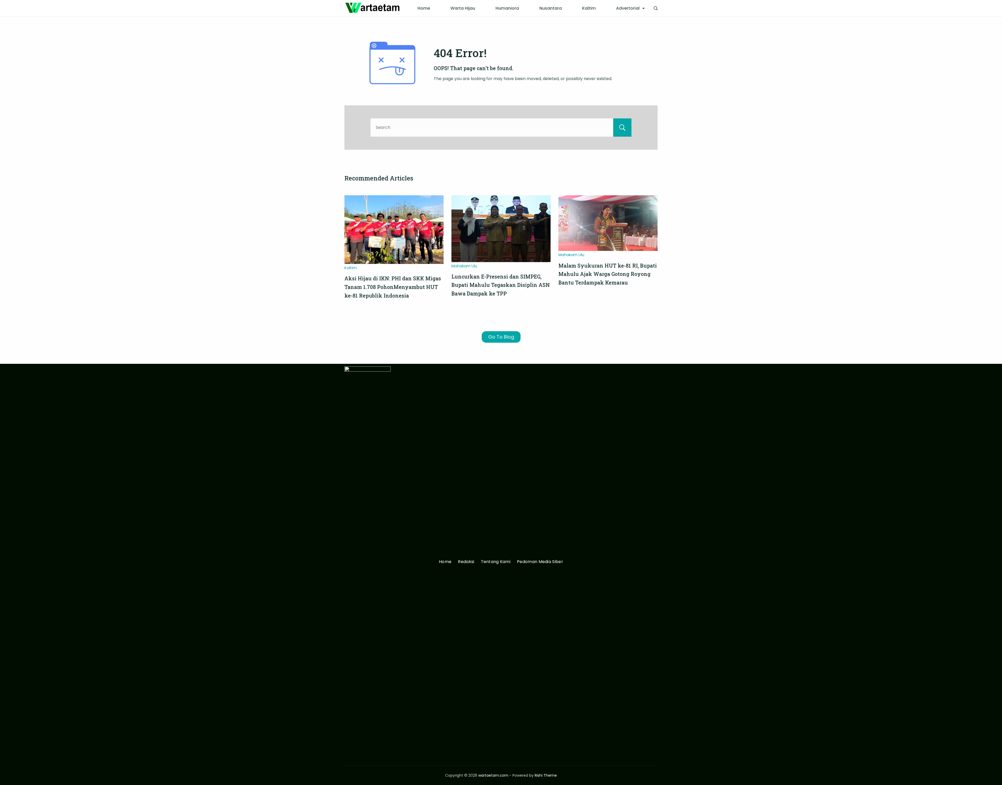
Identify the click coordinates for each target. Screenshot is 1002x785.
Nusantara (550, 8)
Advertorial (628, 8)
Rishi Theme (546, 775)
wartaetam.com (493, 775)
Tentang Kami (496, 562)
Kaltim (589, 8)
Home (424, 8)
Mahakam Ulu (464, 266)
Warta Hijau (462, 8)
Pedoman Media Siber (540, 562)
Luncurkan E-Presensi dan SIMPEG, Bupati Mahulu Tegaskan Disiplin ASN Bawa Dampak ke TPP (500, 285)
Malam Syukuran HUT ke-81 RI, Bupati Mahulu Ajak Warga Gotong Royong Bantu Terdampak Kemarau (607, 274)
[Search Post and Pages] (656, 8)
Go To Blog (501, 337)
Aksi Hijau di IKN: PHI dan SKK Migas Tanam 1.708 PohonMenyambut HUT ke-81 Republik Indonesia (392, 287)
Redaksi (466, 562)
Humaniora (507, 8)
